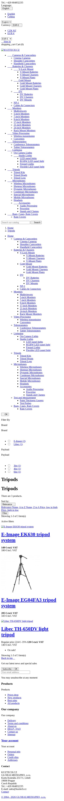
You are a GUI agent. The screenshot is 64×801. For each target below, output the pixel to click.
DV (18, 91)
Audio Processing (28, 205)
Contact (5, 791)
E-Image (19, 441)
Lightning (14, 150)
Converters (19, 139)
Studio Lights (23, 155)
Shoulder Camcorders (24, 60)
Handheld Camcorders (25, 63)
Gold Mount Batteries (30, 83)
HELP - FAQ (14, 729)
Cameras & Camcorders (21, 55)
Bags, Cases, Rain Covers (22, 214)
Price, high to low (10, 510)
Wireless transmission (24, 136)
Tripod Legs (20, 178)
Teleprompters (16, 141)
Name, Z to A (33, 507)
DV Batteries (26, 94)
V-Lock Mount (23, 69)
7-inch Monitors (21, 116)
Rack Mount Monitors (24, 130)
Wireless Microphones (24, 183)
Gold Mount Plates (29, 88)
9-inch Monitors (21, 119)
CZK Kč (11, 30)
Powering (24, 208)
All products (13, 703)
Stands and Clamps (29, 211)
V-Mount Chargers (29, 74)
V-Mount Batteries (29, 72)
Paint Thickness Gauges (31, 400)
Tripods (13, 169)
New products (14, 697)
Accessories (22, 203)
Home (10, 236)
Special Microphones (24, 194)
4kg (17, 468)
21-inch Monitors (22, 125)
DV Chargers (26, 97)
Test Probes (25, 403)
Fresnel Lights (27, 164)
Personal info (13, 751)
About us (11, 726)
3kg (17, 465)
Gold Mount (22, 80)
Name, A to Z (19, 507)
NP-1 (16, 102)
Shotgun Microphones (24, 186)
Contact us (12, 731)
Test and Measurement (25, 397)
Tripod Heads (20, 175)
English (11, 14)
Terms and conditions (17, 723)
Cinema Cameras (22, 58)
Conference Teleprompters (27, 144)
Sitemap (11, 734)
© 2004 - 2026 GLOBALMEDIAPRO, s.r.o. (23, 797)
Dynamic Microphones (25, 189)
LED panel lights (28, 158)
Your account (9, 740)
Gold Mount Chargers (30, 86)
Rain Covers (20, 217)
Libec (18, 444)
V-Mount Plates (27, 77)
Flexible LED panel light (32, 166)
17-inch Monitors (22, 122)
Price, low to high (48, 507)
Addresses (12, 760)
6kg (17, 472)
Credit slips (12, 757)
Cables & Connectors (24, 105)
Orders (10, 754)
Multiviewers (20, 111)
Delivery (11, 720)
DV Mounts (26, 99)
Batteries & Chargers (20, 66)
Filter (4, 513)
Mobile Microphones (24, 197)
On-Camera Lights (23, 152)
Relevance (8, 504)
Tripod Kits (19, 172)
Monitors (14, 108)
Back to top (8, 658)
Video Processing (18, 133)
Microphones (16, 180)
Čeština (11, 16)
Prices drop (12, 695)
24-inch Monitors (22, 127)
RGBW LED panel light (32, 161)
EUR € (10, 33)
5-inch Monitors (21, 113)
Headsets (18, 200)
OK (5, 414)
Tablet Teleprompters (24, 147)
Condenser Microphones (26, 191)
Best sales (12, 700)
